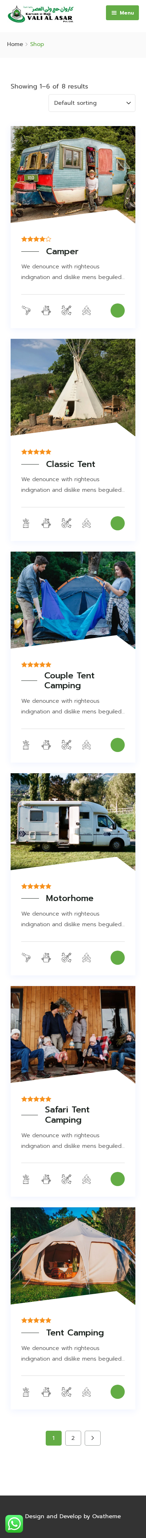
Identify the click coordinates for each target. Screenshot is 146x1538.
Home (15, 44)
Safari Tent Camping (67, 1115)
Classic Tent (70, 464)
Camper (62, 251)
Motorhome (70, 898)
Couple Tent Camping (69, 681)
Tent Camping (75, 1333)
